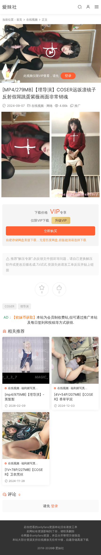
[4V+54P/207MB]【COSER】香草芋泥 (73, 396)
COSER (9, 306)
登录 (68, 76)
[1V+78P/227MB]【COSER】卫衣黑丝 (24, 472)
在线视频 (37, 106)
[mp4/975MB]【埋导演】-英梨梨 (24, 396)
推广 (77, 106)
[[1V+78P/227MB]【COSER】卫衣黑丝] (25, 435)
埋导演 (24, 306)
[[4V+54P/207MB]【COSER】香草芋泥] (75, 360)
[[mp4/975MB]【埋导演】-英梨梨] (25, 360)
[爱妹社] (9, 7)
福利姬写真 (28, 388)
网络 (50, 106)
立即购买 (50, 231)
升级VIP (61, 220)
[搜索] (80, 6)
